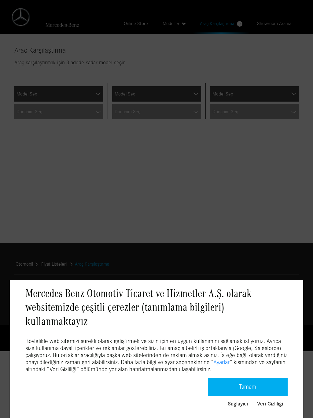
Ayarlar (221, 362)
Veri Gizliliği (270, 404)
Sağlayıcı (238, 404)
